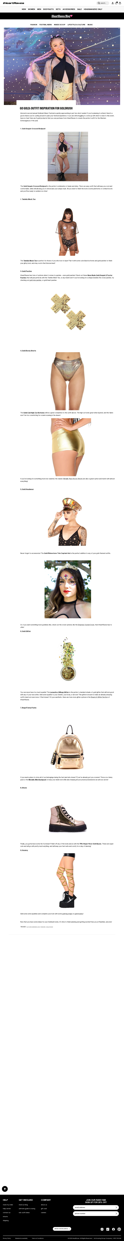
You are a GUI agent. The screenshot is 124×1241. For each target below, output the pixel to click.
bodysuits (48, 9)
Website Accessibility (21, 1238)
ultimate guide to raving (27, 1209)
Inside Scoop (59, 25)
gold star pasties (35, 280)
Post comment (62, 986)
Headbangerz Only (93, 9)
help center (7, 1209)
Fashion (33, 25)
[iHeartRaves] (13, 3)
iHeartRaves (75, 1238)
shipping (6, 1220)
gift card (44, 1209)
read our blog (23, 1205)
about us (44, 1205)
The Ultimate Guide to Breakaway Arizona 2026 (88, 1108)
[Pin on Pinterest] (34, 930)
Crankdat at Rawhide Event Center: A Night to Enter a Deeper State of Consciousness (87, 1046)
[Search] (99, 3)
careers (43, 1213)
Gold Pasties (27, 271)
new (24, 9)
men (39, 9)
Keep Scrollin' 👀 (62, 998)
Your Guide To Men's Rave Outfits (81, 1172)
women (31, 9)
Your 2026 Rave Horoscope (22, 1172)
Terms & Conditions (38, 1238)
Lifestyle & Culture (76, 25)
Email (37, 959)
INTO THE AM (117, 1238)
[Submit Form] (116, 1207)
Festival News (45, 25)
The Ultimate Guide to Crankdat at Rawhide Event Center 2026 (34, 1110)
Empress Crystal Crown (86, 625)
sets (58, 9)
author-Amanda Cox (33, 926)
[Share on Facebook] (27, 930)
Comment (39, 968)
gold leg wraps (67, 914)
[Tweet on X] (31, 930)
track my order (8, 1205)
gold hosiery (79, 914)
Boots (99, 844)
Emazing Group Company (104, 1238)
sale (79, 9)
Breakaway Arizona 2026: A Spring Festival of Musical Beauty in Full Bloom (32, 1046)
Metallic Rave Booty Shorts (73, 479)
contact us (6, 1213)
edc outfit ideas (24, 1213)
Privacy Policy (7, 1238)
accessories (69, 9)
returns (5, 1217)
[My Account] (112, 3)
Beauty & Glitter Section (99, 697)
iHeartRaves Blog (61, 16)
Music (90, 25)
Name (37, 950)
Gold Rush (49, 926)
